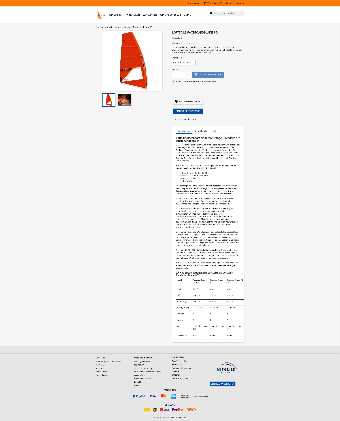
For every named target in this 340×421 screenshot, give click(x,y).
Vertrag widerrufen (222, 383)
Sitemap (137, 385)
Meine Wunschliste (234, 3)
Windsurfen (116, 14)
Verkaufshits (101, 375)
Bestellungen (177, 364)
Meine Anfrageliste (180, 378)
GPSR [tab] (213, 131)
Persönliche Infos (179, 361)
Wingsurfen (150, 14)
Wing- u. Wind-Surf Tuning (175, 14)
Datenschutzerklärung (143, 378)
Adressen (176, 371)
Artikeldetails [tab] (201, 131)
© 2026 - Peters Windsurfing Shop (170, 417)
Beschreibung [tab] (184, 131)
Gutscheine (177, 375)
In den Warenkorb (208, 74)
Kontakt (137, 382)
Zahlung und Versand (143, 361)
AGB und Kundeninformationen (147, 371)
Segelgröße (177, 57)
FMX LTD (100, 364)
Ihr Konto (178, 357)
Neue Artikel (101, 371)
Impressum (139, 364)
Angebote (100, 368)
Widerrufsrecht (140, 375)
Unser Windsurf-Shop (143, 368)
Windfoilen (133, 14)
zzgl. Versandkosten (190, 43)
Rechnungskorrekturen (181, 368)
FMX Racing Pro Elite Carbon (108, 361)
